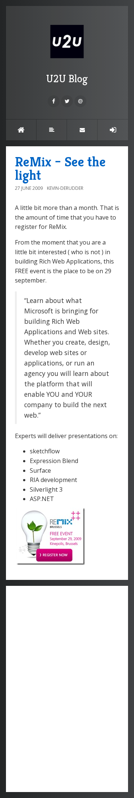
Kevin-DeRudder (65, 188)
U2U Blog (67, 78)
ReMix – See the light (60, 168)
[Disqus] (67, 688)
